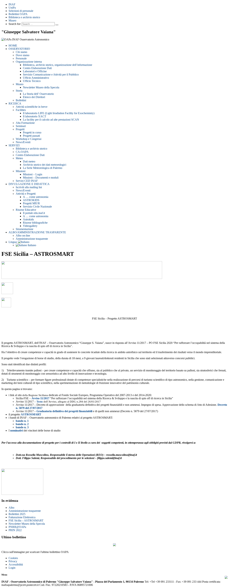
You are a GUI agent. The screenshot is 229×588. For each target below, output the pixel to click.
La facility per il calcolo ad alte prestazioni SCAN (51, 119)
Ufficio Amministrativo (36, 77)
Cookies (13, 558)
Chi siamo (21, 51)
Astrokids (28, 219)
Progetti (20, 129)
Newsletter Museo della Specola (41, 87)
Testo (39, 401)
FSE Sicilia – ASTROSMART (26, 520)
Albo (11, 507)
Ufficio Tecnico (32, 80)
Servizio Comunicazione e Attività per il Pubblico (51, 74)
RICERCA (15, 103)
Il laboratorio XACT (34, 116)
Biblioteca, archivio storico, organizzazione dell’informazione (57, 64)
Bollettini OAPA (18, 14)
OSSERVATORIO (19, 48)
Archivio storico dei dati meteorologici (44, 164)
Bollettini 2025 (17, 514)
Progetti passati (31, 135)
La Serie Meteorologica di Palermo (42, 167)
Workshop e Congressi (28, 138)
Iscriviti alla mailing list (29, 187)
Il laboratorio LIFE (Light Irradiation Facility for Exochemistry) (58, 113)
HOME (13, 45)
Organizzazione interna (29, 61)
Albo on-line (23, 235)
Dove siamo (22, 55)
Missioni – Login (32, 174)
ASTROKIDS (31, 200)
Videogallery (30, 225)
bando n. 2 (22, 424)
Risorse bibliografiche (35, 222)
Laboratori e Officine (35, 71)
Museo (12, 20)
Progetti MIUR (31, 203)
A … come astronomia (35, 196)
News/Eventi (23, 142)
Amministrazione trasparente (32, 238)
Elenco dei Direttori (34, 97)
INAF (12, 4)
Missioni (20, 171)
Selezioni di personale (21, 10)
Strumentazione (24, 229)
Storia (19, 90)
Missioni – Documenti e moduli (41, 177)
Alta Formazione (25, 122)
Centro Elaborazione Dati (37, 68)
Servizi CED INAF (27, 180)
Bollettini (21, 100)
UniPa (12, 7)
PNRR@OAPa (17, 526)
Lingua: (13, 241)
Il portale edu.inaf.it (34, 212)
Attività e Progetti (26, 193)
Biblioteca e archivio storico (24, 17)
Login (12, 567)
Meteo (19, 158)
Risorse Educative (26, 209)
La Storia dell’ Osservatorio (38, 93)
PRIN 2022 (15, 530)
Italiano (31, 245)
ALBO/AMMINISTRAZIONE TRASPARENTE (37, 232)
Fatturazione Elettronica (22, 517)
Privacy (13, 561)
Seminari (21, 126)
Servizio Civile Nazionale (37, 206)
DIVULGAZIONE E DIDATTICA (29, 184)
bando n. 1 (22, 420)
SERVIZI (14, 145)
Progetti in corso (32, 132)
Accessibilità (16, 564)
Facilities (21, 109)
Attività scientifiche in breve (31, 106)
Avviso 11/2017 (40, 398)
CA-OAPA (22, 151)
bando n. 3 (22, 427)
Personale (21, 58)
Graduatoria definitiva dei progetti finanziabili (64, 411)
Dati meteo (29, 161)
